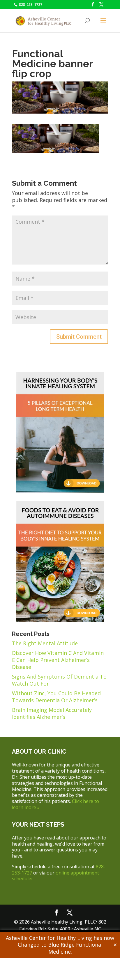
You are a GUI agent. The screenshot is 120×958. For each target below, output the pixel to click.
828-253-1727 (30, 4)
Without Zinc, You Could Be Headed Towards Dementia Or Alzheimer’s (56, 697)
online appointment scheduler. (55, 876)
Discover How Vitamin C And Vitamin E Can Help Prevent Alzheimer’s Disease (58, 659)
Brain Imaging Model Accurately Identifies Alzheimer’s (52, 713)
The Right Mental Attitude (45, 643)
